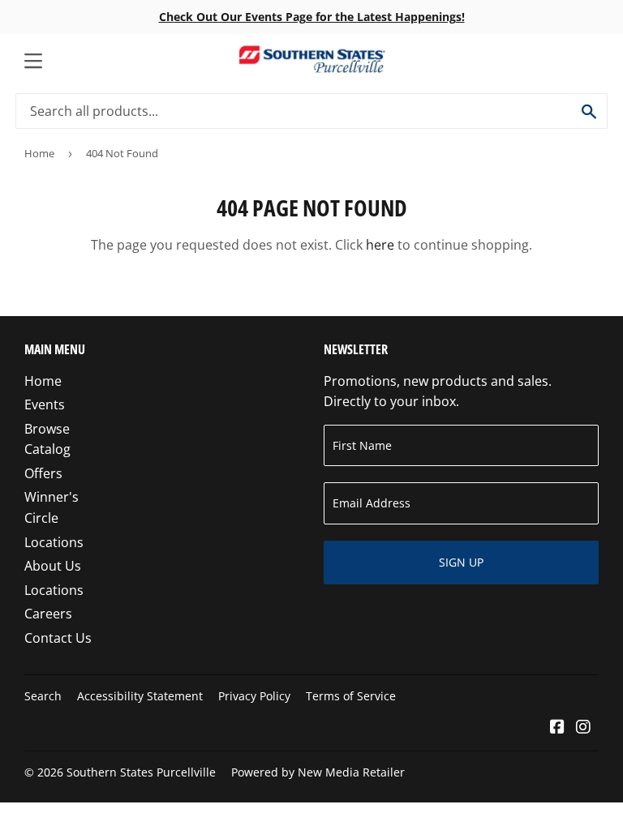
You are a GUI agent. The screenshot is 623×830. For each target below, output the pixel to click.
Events (44, 404)
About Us (52, 566)
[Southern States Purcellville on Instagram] (583, 728)
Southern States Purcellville (141, 772)
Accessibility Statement (140, 696)
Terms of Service (351, 696)
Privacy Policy (254, 696)
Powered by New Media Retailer (318, 772)
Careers (48, 613)
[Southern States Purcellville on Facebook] (557, 728)
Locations (54, 542)
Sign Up (461, 562)
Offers (43, 473)
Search (43, 696)
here (380, 245)
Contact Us (58, 638)
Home (39, 153)
